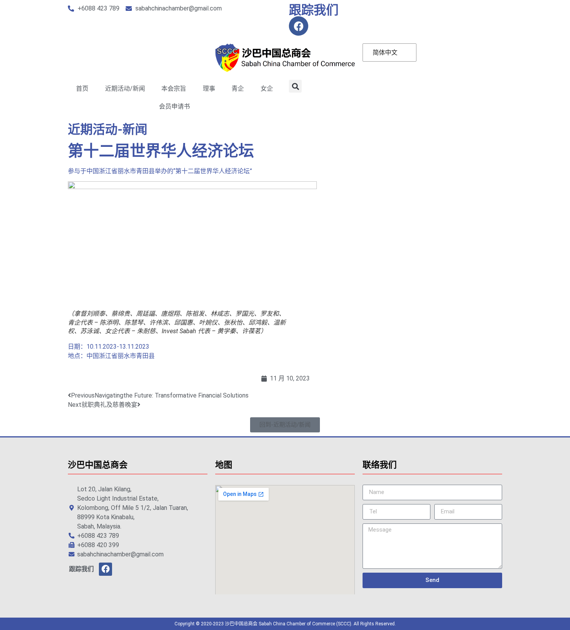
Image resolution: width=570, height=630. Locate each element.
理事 (209, 88)
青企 (237, 88)
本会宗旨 (173, 88)
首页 (82, 88)
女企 (267, 88)
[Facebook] (298, 26)
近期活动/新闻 (125, 88)
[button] (295, 86)
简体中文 (385, 52)
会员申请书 (174, 106)
